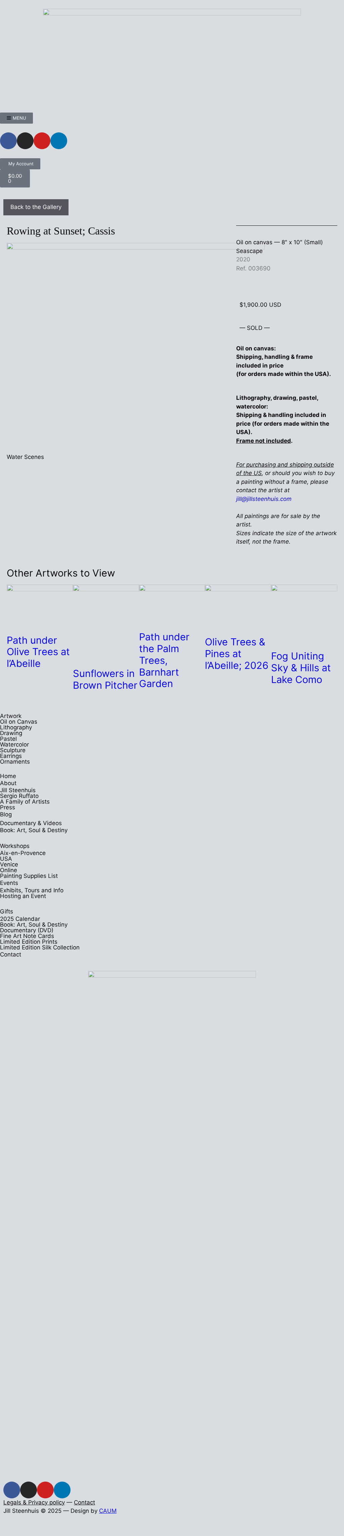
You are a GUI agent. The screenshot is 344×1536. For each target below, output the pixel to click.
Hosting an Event (23, 896)
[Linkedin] (58, 140)
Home (8, 776)
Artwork (11, 716)
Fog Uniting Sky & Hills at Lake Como (301, 667)
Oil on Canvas (18, 721)
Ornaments (15, 761)
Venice (9, 864)
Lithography (16, 727)
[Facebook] (8, 140)
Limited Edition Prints (28, 941)
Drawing (11, 733)
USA (6, 858)
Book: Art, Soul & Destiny (34, 830)
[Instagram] (25, 140)
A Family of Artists (25, 801)
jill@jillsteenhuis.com (264, 499)
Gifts (6, 911)
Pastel (8, 738)
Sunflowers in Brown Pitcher (105, 679)
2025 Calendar (20, 918)
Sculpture (13, 750)
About (8, 783)
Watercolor (14, 744)
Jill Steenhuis (18, 790)
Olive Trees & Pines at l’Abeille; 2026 (236, 653)
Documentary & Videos (31, 823)
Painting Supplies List (29, 875)
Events (9, 883)
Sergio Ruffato (19, 796)
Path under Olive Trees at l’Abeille (38, 652)
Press (7, 807)
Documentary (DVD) (26, 930)
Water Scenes (25, 457)
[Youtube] (42, 140)
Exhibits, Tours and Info (31, 890)
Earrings (11, 756)
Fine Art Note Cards (27, 936)
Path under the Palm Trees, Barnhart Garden (164, 660)
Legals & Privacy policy (34, 1502)
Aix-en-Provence (23, 853)
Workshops (15, 846)
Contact (10, 954)
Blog (6, 814)
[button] (2, 1531)
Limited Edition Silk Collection (40, 947)
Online (8, 870)
